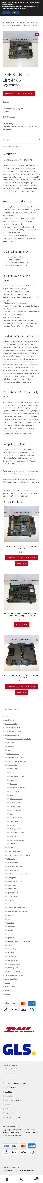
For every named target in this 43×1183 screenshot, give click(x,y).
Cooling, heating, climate (13, 727)
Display (10, 848)
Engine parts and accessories (15, 975)
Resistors (10, 923)
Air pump (10, 743)
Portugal (26, 1132)
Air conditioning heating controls (19, 739)
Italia (20, 1132)
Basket (33, 1177)
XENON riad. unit (16, 844)
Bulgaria (6, 1129)
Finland (26, 1129)
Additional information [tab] (11, 146)
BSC (11, 795)
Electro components (17, 23)
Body (6, 716)
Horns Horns (11, 885)
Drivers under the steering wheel (18, 855)
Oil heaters (11, 900)
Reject (15, 13)
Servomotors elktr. (13, 934)
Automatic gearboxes (17, 788)
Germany (6, 1132)
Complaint (9, 1096)
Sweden (11, 1135)
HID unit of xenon (16, 818)
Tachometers (12, 956)
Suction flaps (12, 949)
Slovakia (18, 1135)
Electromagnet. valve (14, 866)
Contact (8, 1104)
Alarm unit (13, 784)
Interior (7, 983)
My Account (7, 1179)
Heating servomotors (14, 881)
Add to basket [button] (21, 625)
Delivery (8, 1109)
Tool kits (8, 990)
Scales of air (11, 926)
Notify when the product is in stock (18, 93)
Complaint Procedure (13, 1100)
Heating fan (11, 878)
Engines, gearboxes (11, 979)
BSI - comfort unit (17, 126)
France (33, 1129)
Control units (30, 23)
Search (21, 1179)
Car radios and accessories (16, 761)
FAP (11, 814)
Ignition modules (13, 893)
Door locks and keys (14, 851)
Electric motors (12, 863)
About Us (8, 1092)
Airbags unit (14, 780)
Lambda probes (12, 896)
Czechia (13, 1129)
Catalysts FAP (9, 720)
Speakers (10, 938)
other (12, 825)
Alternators (11, 746)
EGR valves (11, 859)
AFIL (11, 773)
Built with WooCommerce (24, 1170)
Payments (9, 1113)
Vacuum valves (12, 960)
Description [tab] (7, 140)
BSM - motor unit (16, 803)
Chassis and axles (11, 724)
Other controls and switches (17, 908)
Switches (10, 953)
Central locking (15, 806)
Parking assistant (16, 829)
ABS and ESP (14, 769)
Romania (35, 1132)
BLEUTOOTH (14, 791)
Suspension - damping (17, 840)
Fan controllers (12, 870)
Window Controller (13, 964)
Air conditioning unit (17, 776)
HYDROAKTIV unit (13, 889)
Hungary (14, 1132)
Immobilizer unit (16, 821)
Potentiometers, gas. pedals (17, 911)
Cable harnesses (13, 754)
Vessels (7, 994)
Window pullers (12, 968)
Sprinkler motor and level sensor (18, 941)
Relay (9, 919)
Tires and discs (10, 987)
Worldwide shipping (12, 1117)
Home (7, 23)
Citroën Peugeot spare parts (16, 1083)
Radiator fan (11, 915)
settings (24, 9)
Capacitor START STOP (15, 758)
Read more (21, 563)
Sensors (10, 930)
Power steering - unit (17, 833)
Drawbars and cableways (13, 731)
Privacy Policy (10, 1087)
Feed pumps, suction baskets (17, 874)
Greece (19, 1129)
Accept (6, 13)
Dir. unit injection (16, 810)
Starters (10, 945)
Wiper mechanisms (14, 971)
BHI (8, 750)
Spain (5, 1135)
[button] (37, 34)
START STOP (14, 836)
